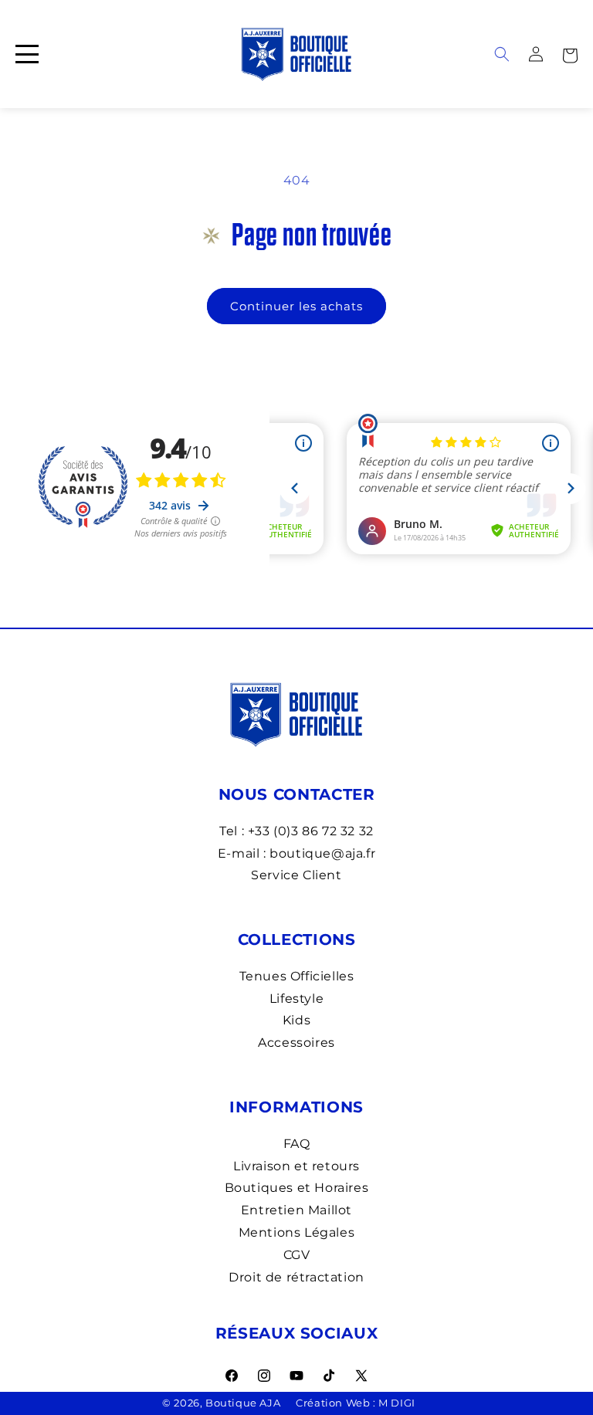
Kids (296, 1020)
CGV (296, 1254)
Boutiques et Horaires (297, 1187)
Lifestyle (296, 998)
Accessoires (296, 1042)
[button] (570, 54)
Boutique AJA (242, 1402)
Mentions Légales (297, 1232)
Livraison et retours (296, 1166)
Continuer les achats (296, 306)
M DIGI (396, 1402)
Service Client (296, 875)
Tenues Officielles (296, 976)
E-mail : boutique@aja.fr (296, 853)
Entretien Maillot (296, 1210)
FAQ (296, 1143)
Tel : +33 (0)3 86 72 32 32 (296, 831)
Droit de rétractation (296, 1277)
